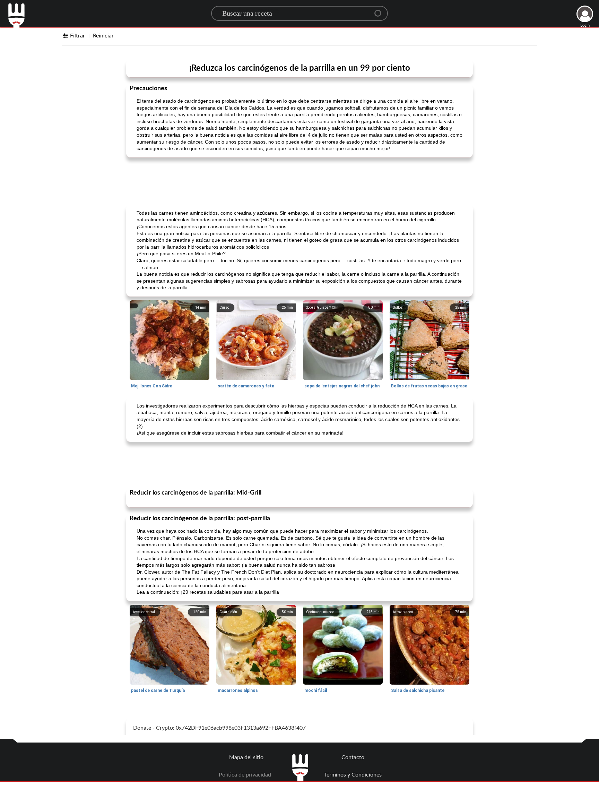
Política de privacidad (245, 775)
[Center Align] (380, 10)
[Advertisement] (299, 180)
